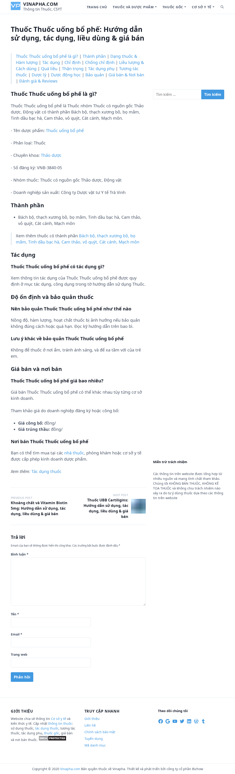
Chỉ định (72, 62)
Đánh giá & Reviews (38, 81)
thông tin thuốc (60, 723)
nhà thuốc (74, 453)
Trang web (19, 654)
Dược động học (66, 74)
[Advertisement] (188, 53)
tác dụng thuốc (47, 728)
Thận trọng (73, 68)
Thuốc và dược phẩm (133, 7)
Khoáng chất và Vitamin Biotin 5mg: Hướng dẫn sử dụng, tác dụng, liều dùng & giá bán (39, 508)
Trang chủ (97, 7)
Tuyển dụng (93, 738)
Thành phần (94, 56)
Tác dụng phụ (101, 68)
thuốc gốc (51, 733)
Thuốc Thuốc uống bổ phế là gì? (47, 56)
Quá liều (49, 68)
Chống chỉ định (100, 62)
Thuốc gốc (172, 7)
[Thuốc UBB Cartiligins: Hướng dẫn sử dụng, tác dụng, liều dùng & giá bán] (138, 506)
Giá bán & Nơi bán (126, 74)
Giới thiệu (92, 718)
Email (16, 634)
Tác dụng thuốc (46, 471)
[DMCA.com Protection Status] (52, 740)
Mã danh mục (95, 745)
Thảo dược (51, 155)
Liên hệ (90, 725)
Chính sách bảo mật (99, 732)
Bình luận (19, 554)
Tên (15, 614)
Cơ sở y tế (201, 7)
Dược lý (39, 74)
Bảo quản (94, 74)
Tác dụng (51, 62)
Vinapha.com (40, 4)
